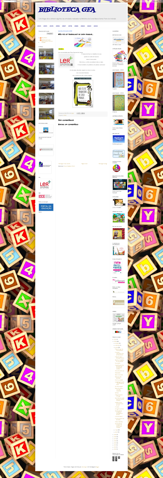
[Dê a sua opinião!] (79, 113)
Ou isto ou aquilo (119, 386)
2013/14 (45, 26)
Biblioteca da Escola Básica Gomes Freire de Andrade (47, 41)
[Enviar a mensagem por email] (77, 113)
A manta (117, 407)
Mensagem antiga (103, 164)
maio (116, 430)
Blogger (97, 467)
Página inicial (84, 164)
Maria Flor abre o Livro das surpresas (119, 390)
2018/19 (76, 26)
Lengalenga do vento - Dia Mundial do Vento (119, 383)
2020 (115, 341)
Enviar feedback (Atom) (69, 166)
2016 (115, 441)
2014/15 (51, 26)
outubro (117, 343)
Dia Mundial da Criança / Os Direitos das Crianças (118, 425)
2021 (115, 339)
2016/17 (64, 26)
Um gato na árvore (119, 409)
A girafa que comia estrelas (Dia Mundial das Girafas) (119, 367)
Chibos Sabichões (119, 422)
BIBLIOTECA (44, 38)
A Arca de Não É (118, 416)
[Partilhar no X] (81, 113)
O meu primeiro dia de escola (119, 419)
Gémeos (117, 393)
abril (116, 432)
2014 (115, 445)
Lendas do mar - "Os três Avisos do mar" (119, 404)
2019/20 (83, 26)
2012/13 (39, 26)
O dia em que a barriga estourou (119, 357)
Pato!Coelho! (117, 373)
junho (116, 347)
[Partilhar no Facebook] (82, 113)
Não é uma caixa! (119, 375)
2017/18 (70, 26)
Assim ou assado (119, 380)
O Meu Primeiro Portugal (119, 395)
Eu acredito (117, 363)
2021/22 (96, 26)
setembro (117, 345)
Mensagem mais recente (64, 164)
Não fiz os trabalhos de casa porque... (119, 360)
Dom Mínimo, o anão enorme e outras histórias (119, 399)
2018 (115, 437)
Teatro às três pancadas (118, 377)
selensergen (84, 467)
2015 (115, 443)
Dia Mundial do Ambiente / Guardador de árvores (118, 412)
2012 (115, 449)
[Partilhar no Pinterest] (84, 113)
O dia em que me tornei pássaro (119, 350)
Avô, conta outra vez (119, 371)
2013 (115, 447)
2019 (115, 435)
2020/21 (89, 26)
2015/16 (58, 26)
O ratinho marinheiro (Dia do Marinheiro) (119, 354)
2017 (115, 439)
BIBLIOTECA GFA (67, 9)
